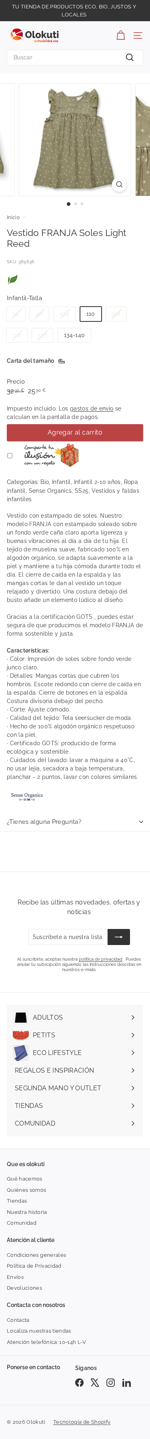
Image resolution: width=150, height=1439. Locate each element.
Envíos (15, 1277)
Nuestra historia (27, 1212)
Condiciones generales (36, 1255)
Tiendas (17, 1201)
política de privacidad (100, 959)
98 (39, 314)
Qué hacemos (24, 1179)
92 (16, 314)
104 (64, 314)
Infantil (61, 482)
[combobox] (75, 57)
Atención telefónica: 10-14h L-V (46, 1342)
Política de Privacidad (34, 1266)
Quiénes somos (26, 1190)
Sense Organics (50, 491)
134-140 (74, 335)
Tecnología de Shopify (81, 1422)
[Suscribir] (119, 937)
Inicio (13, 217)
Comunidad (21, 1223)
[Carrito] (120, 35)
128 (42, 335)
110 (90, 314)
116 (116, 314)
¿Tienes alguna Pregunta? (44, 821)
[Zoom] (119, 184)
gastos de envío (91, 408)
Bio (44, 482)
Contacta (18, 1320)
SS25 (81, 491)
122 (17, 335)
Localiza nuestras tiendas (39, 1331)
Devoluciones (24, 1288)
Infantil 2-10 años (97, 482)
